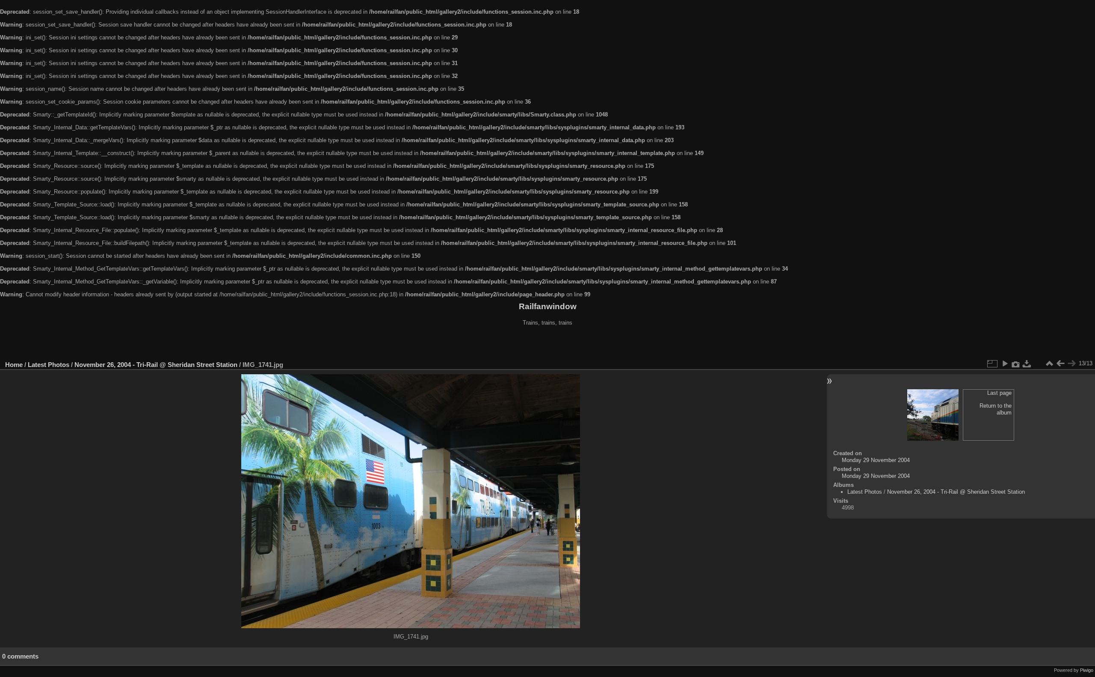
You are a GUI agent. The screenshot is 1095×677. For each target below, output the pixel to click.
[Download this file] (1027, 363)
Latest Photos (48, 364)
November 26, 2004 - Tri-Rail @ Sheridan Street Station (155, 364)
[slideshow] (1004, 363)
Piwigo (1086, 670)
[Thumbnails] (1049, 363)
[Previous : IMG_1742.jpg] (1060, 363)
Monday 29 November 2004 (876, 460)
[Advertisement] (547, 344)
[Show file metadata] (1015, 363)
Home (14, 364)
